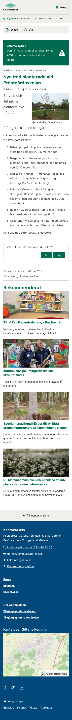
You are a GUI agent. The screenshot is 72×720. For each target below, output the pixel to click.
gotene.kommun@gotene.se (25, 553)
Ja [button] (46, 255)
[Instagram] (14, 688)
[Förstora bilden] (50, 119)
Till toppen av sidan (38, 515)
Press (7, 579)
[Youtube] (22, 688)
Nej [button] (59, 255)
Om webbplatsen (14, 605)
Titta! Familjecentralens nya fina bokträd (32, 322)
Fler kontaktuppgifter (20, 566)
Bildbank (9, 585)
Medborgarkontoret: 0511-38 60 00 (29, 547)
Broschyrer (10, 592)
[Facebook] (5, 688)
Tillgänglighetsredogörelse (21, 617)
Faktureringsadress (19, 560)
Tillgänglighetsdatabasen (19, 611)
